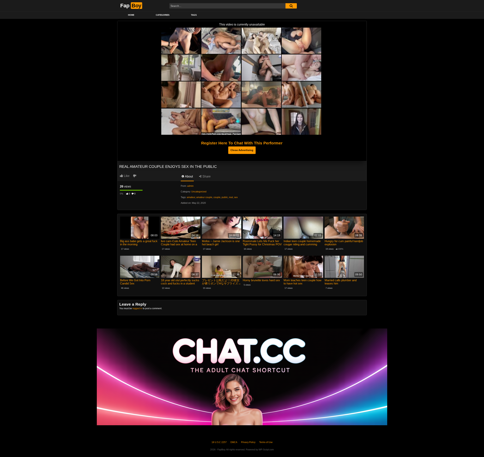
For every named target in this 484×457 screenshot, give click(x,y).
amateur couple (204, 197)
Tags (194, 15)
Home (131, 15)
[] (291, 6)
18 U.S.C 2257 (219, 442)
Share (206, 176)
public (225, 197)
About (188, 176)
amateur (191, 197)
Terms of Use (266, 442)
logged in (137, 308)
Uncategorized (198, 191)
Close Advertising (241, 150)
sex (236, 197)
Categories (162, 15)
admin (190, 186)
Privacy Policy (248, 442)
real (231, 197)
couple (216, 197)
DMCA (233, 442)
